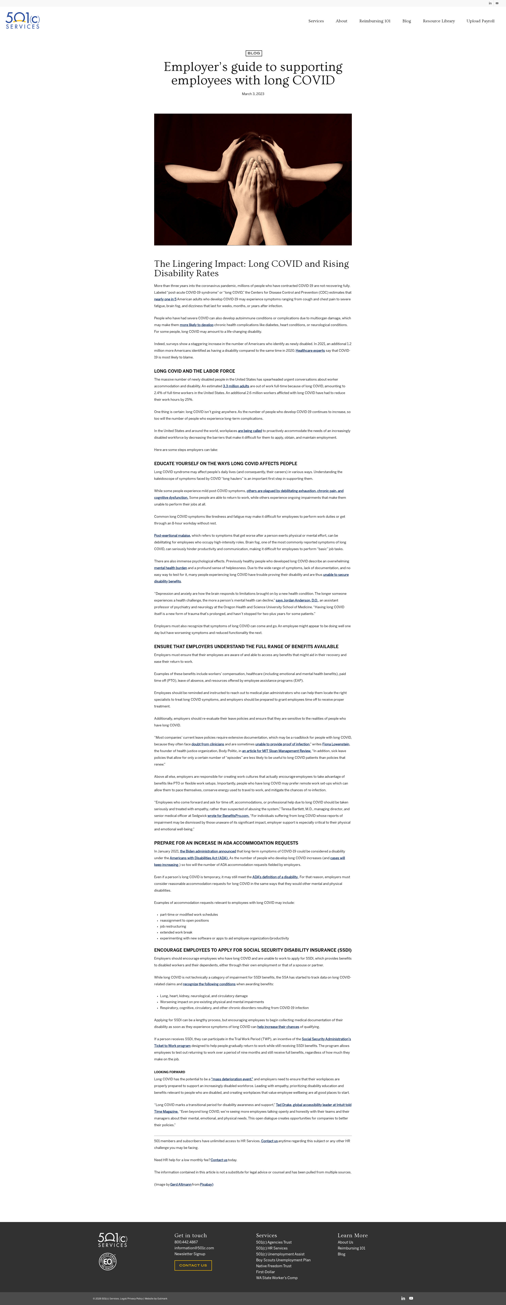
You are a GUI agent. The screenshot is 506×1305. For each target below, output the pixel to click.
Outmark (162, 1299)
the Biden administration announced (208, 851)
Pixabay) (206, 1184)
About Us (345, 1242)
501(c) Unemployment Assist (280, 1254)
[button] (316, 21)
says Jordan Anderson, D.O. (297, 600)
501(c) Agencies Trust (274, 1242)
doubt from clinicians (208, 744)
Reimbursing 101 (351, 1248)
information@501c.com (194, 1248)
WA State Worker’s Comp (277, 1278)
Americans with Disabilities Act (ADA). (199, 858)
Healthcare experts (310, 350)
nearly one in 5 (165, 299)
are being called (250, 431)
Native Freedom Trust (274, 1266)
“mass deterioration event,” (232, 1079)
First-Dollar (265, 1272)
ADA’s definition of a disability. (275, 877)
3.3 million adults (236, 386)
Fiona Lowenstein (335, 744)
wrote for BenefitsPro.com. (228, 816)
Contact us (269, 1141)
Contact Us (193, 1265)
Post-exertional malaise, (172, 535)
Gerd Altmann (181, 1184)
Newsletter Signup (190, 1254)
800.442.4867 (186, 1242)
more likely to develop (196, 325)
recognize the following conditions (209, 984)
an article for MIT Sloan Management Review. (276, 751)
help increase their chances (278, 1027)
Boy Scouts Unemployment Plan (283, 1260)
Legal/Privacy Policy (131, 1299)
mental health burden (170, 568)
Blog (254, 53)
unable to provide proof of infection (282, 744)
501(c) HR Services (272, 1248)
